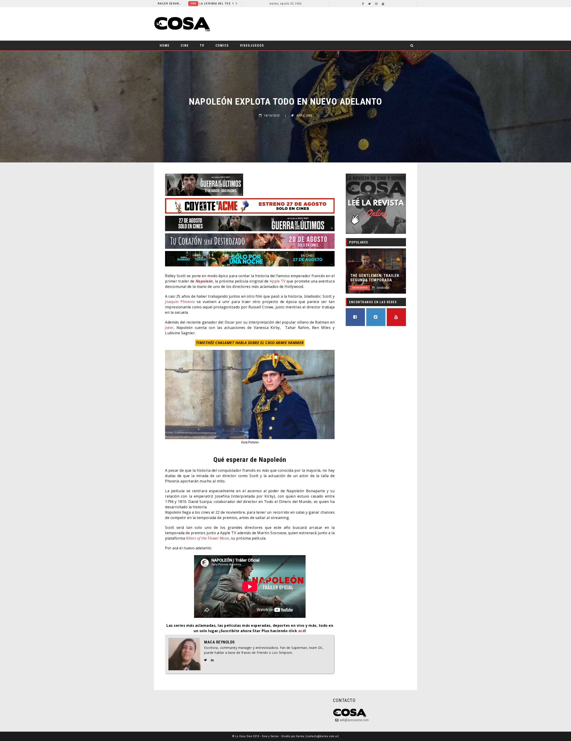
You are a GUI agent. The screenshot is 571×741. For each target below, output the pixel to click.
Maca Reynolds (219, 642)
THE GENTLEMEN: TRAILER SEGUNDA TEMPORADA (374, 277)
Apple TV (278, 281)
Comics (222, 45)
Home (165, 45)
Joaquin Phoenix (180, 301)
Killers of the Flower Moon (207, 538)
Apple (300, 115)
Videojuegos (252, 45)
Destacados (360, 287)
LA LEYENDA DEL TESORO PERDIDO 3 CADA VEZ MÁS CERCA (195, 3)
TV (202, 45)
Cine (162, 3)
